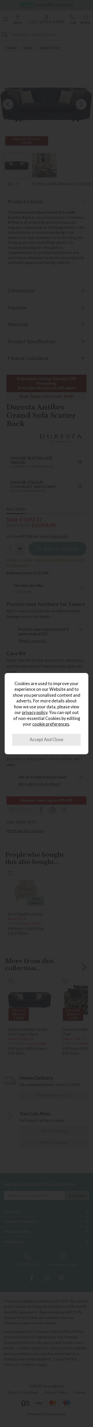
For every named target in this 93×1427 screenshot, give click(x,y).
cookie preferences (50, 724)
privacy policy (34, 712)
